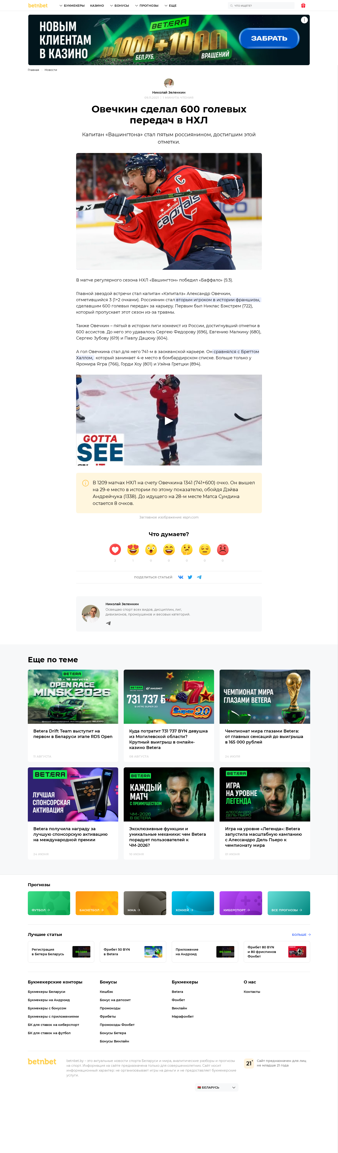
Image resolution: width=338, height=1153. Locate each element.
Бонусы (122, 5)
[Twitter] (190, 577)
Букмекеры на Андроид (49, 1000)
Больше (299, 934)
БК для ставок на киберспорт (53, 1025)
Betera (177, 992)
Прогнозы (149, 5)
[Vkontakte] (180, 577)
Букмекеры (74, 5)
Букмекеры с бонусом (47, 1008)
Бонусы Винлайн (114, 1041)
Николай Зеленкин (169, 92)
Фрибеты (108, 1016)
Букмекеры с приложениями (53, 1016)
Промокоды (110, 1008)
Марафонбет (183, 1016)
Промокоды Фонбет (117, 1025)
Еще (173, 5)
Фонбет (178, 1000)
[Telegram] (199, 577)
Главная (33, 70)
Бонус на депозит (115, 1000)
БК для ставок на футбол (49, 1033)
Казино (97, 5)
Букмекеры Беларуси (46, 992)
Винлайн (179, 1008)
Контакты (252, 992)
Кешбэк (106, 992)
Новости (51, 70)
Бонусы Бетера (113, 1033)
